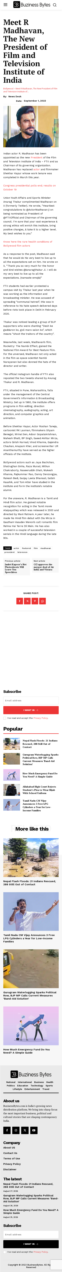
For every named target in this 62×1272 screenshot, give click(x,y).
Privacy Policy (40, 718)
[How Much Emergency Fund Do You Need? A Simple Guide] (11, 775)
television (22, 552)
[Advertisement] (31, 648)
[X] (27, 601)
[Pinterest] (35, 601)
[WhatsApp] (42, 601)
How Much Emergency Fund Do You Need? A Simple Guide (40, 775)
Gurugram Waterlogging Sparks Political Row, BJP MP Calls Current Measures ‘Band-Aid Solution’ (41, 759)
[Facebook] (19, 601)
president (9, 552)
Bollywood (8, 88)
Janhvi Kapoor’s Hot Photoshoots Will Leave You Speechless (15, 568)
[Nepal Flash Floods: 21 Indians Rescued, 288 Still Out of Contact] (11, 744)
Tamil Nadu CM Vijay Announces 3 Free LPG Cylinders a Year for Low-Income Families (37, 805)
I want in (29, 710)
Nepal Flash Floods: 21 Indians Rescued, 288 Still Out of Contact (40, 744)
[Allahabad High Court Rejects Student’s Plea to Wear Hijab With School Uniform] (11, 790)
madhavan (46, 548)
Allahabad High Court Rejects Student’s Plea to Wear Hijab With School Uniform (39, 790)
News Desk (14, 96)
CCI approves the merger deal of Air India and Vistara (44, 567)
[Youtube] (34, 1130)
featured (26, 548)
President (36, 157)
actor (36, 169)
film (36, 548)
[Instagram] (16, 1130)
